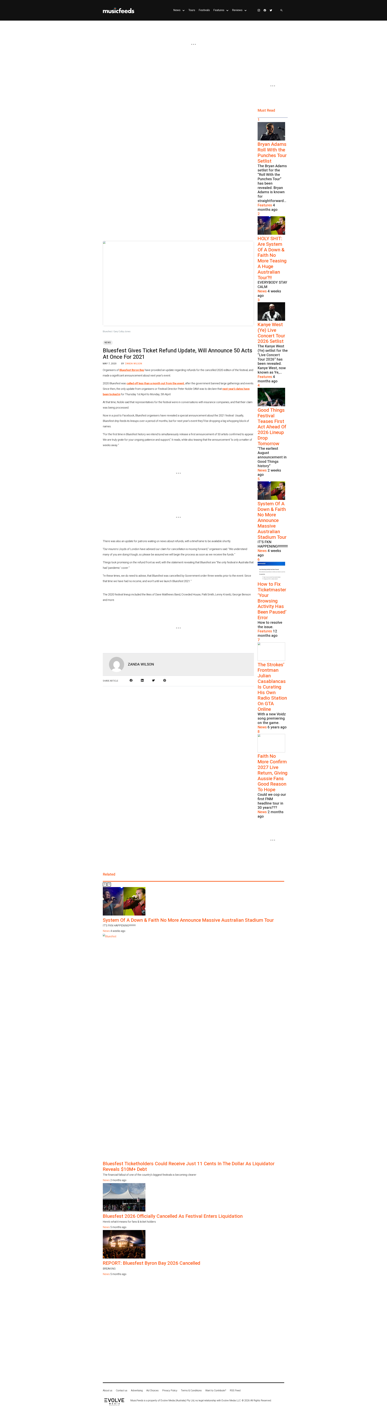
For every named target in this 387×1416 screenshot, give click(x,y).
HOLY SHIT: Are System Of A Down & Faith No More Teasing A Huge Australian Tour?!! (272, 258)
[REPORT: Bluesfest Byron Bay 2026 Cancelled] (124, 1258)
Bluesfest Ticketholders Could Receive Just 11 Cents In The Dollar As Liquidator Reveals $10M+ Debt (189, 1166)
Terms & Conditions (191, 1390)
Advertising (137, 1390)
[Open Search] (281, 10)
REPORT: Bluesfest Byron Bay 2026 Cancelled (151, 1263)
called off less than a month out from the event (155, 383)
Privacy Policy (169, 1390)
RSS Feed (235, 1390)
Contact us (121, 1390)
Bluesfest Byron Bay (131, 370)
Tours (191, 10)
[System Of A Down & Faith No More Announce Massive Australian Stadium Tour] (124, 915)
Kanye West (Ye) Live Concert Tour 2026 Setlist (271, 333)
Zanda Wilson (133, 363)
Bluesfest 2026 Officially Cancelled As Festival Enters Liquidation (173, 1216)
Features (218, 10)
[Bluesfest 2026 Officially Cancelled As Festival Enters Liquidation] (124, 1211)
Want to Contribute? (215, 1390)
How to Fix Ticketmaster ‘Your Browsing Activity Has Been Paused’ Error (272, 601)
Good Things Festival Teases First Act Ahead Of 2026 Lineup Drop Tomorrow (272, 427)
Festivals (204, 10)
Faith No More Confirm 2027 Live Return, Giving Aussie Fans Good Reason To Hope (272, 773)
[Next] (109, 884)
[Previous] (105, 884)
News (176, 10)
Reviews (237, 10)
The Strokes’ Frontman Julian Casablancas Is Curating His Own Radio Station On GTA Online (272, 687)
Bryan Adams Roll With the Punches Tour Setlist (272, 152)
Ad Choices (152, 1390)
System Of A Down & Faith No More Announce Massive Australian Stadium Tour (272, 520)
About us (107, 1390)
